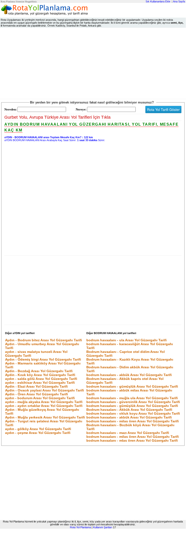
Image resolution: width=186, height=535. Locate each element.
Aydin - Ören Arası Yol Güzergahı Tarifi (36, 394)
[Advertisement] (93, 64)
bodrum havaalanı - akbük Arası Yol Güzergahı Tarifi (129, 375)
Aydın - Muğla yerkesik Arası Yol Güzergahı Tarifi (45, 417)
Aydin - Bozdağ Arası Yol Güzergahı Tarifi (39, 371)
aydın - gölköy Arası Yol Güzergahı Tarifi (38, 429)
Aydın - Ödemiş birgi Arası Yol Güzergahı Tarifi (43, 359)
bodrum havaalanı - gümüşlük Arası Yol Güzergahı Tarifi (132, 386)
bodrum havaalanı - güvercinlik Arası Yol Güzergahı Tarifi (133, 402)
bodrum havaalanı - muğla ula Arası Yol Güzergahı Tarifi (132, 398)
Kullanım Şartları (102, 527)
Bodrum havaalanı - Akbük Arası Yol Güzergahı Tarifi (129, 410)
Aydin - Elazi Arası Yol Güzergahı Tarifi (36, 386)
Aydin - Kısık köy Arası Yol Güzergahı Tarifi (40, 375)
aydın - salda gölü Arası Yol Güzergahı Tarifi (41, 379)
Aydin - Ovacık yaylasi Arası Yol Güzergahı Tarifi (44, 390)
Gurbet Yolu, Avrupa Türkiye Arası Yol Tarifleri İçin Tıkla (57, 117)
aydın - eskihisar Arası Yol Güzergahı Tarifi (40, 382)
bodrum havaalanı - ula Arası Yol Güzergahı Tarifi (126, 340)
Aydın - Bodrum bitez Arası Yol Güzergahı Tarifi (43, 340)
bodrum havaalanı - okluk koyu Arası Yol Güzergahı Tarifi (133, 413)
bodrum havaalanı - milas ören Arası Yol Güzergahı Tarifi (132, 421)
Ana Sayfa (179, 1)
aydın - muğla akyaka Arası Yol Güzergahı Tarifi (43, 402)
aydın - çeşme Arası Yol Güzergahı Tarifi (37, 433)
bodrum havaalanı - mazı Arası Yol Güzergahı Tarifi (127, 433)
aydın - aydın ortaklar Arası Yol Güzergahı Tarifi (43, 406)
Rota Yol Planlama (80, 527)
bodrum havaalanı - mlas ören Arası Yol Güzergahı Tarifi (132, 440)
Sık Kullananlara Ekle (158, 1)
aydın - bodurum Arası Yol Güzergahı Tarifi (40, 398)
